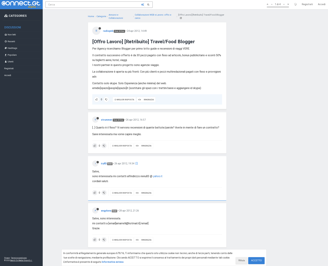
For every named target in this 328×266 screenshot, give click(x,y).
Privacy (7, 258)
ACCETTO (256, 260)
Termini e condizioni (19, 258)
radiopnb (108, 31)
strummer (106, 119)
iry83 (104, 163)
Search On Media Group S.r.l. (21, 260)
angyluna (106, 210)
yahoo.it (157, 176)
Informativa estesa (113, 262)
